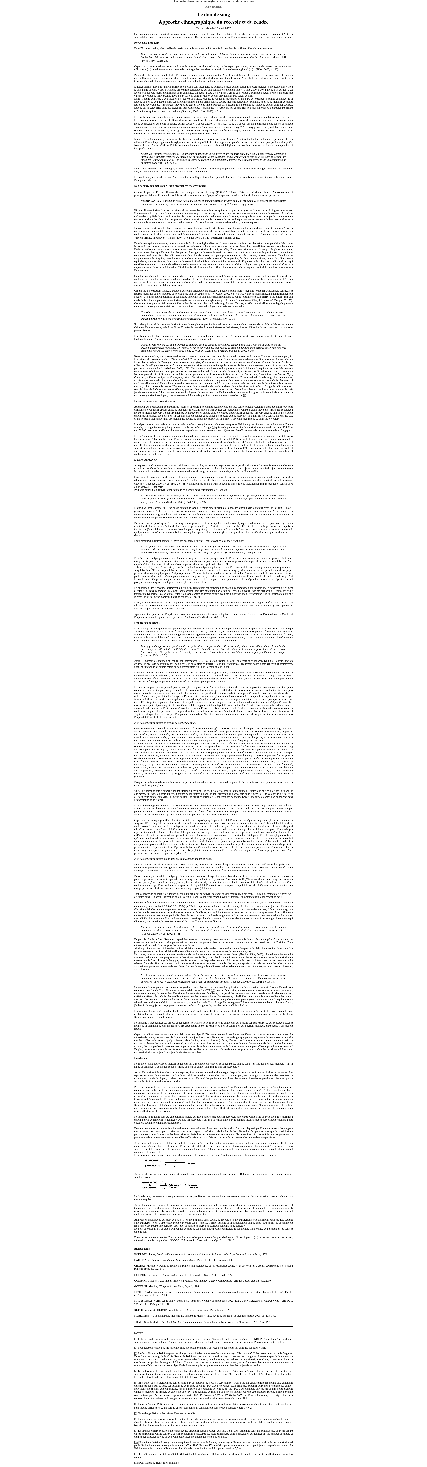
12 (213, 990)
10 (169, 590)
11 (147, 823)
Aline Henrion (213, 6)
